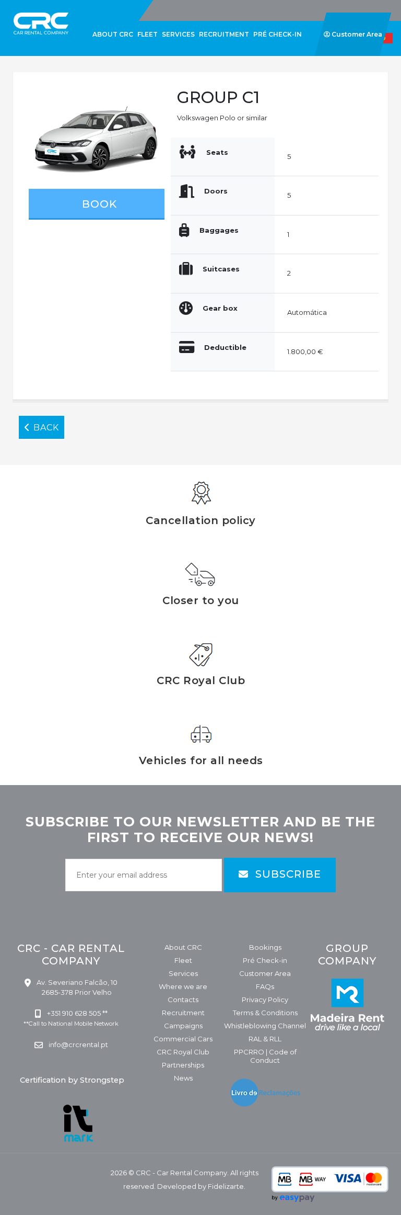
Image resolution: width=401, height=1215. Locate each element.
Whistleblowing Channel (265, 1025)
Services (183, 973)
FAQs (265, 986)
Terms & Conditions (265, 1012)
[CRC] (24, 6)
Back (45, 428)
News (183, 1078)
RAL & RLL (265, 1039)
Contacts (183, 999)
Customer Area (265, 973)
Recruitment (183, 1012)
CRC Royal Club (183, 1052)
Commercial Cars (183, 1039)
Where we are (183, 986)
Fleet (183, 960)
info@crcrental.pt (77, 1044)
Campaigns (183, 1025)
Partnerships (183, 1065)
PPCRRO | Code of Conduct (265, 1056)
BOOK (98, 204)
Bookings (265, 947)
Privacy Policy (265, 999)
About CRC (183, 947)
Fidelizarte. (226, 1186)
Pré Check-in (265, 960)
